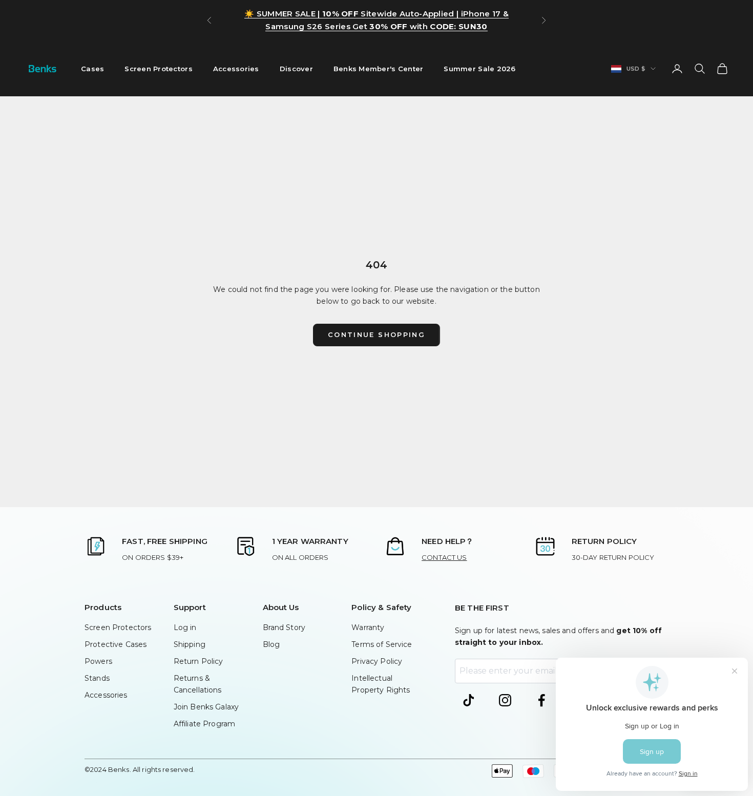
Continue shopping (376, 334)
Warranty (367, 627)
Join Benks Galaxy (206, 706)
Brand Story (284, 627)
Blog (271, 644)
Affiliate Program (204, 723)
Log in (185, 627)
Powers (98, 661)
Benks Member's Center (378, 69)
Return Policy (198, 661)
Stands (97, 678)
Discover (296, 69)
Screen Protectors (158, 69)
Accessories (236, 69)
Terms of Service (381, 644)
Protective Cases (116, 644)
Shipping (189, 644)
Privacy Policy (376, 661)
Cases (92, 69)
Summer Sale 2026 (479, 69)
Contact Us (444, 557)
